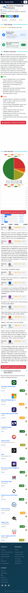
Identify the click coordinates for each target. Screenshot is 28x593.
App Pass (3, 549)
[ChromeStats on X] (8, 585)
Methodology (4, 573)
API (2, 558)
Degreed (4, 9)
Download (13, 20)
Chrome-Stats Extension (7, 552)
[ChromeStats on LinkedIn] (2, 585)
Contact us (3, 577)
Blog (2, 575)
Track (23, 35)
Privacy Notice (4, 582)
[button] (2, 2)
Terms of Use (4, 579)
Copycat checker (19, 554)
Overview (4, 20)
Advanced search (19, 552)
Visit (24, 44)
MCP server (4, 561)
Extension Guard (5, 554)
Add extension (18, 561)
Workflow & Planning (13, 9)
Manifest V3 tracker (19, 556)
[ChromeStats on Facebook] (5, 585)
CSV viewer (18, 558)
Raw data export (5, 563)
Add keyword (18, 563)
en (23, 227)
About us (3, 570)
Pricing (16, 549)
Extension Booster (5, 556)
